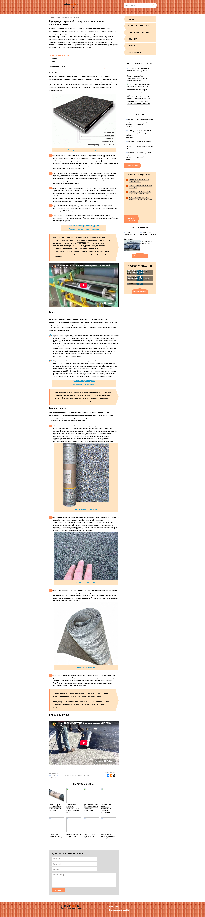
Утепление (132, 283)
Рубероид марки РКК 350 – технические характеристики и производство (55, 807)
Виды (53, 61)
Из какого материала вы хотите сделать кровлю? (145, 122)
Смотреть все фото (140, 256)
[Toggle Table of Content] (99, 55)
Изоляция (132, 39)
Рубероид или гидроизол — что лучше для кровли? (55, 836)
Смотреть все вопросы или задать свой (131, 218)
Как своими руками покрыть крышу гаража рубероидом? (137, 91)
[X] (114, 775)
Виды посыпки (57, 64)
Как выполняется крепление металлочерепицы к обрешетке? (140, 198)
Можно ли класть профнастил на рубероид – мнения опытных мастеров (90, 837)
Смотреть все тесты (132, 165)
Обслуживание (135, 52)
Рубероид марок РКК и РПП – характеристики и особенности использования (91, 807)
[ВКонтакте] (108, 775)
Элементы (132, 46)
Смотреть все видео (139, 291)
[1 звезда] (53, 775)
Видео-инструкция (58, 66)
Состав (54, 59)
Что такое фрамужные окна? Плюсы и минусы (139, 180)
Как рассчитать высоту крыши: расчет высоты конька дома (140, 192)
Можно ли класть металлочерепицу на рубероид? (108, 836)
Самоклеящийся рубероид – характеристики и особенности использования (107, 808)
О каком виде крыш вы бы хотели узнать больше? (144, 155)
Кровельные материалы (139, 26)
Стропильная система (138, 32)
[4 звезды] (67, 775)
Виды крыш (133, 19)
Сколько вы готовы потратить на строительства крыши (145, 144)
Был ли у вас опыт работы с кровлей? (144, 132)
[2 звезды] (61, 775)
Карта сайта (113, 907)
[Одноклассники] (111, 775)
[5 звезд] (69, 775)
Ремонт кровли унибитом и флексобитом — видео (138, 272)
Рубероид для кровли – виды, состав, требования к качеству (73, 837)
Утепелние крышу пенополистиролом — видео (138, 278)
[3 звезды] (66, 775)
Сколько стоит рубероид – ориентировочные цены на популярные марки (73, 808)
